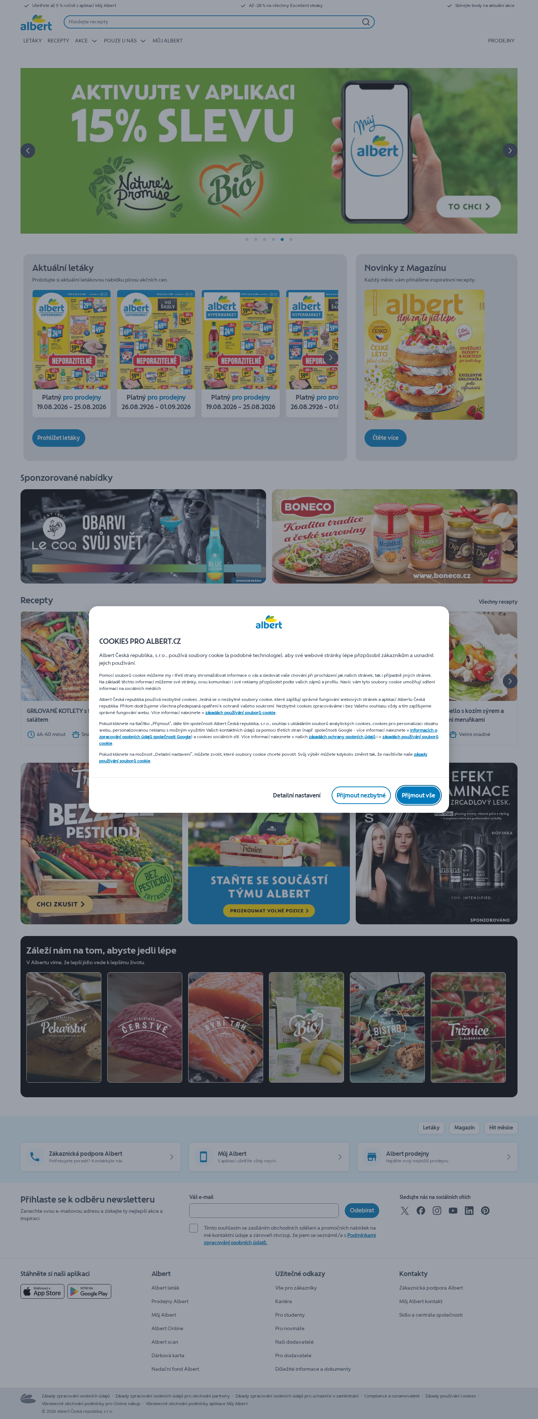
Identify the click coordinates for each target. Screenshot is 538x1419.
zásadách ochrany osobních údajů (342, 736)
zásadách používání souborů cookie (240, 712)
